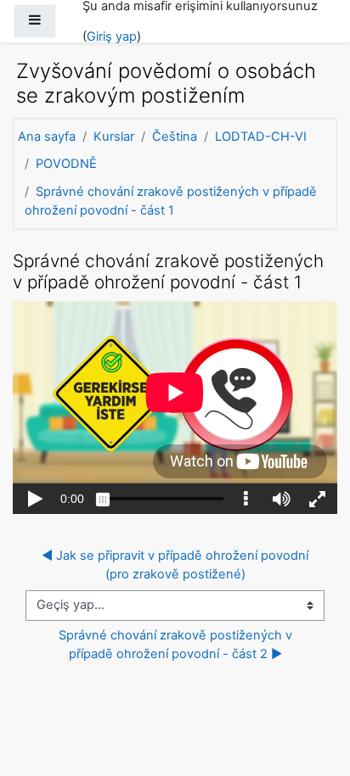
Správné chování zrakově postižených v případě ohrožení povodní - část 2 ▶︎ (177, 645)
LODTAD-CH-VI (261, 136)
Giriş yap (112, 36)
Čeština (174, 136)
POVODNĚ (66, 163)
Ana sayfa (47, 136)
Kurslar (113, 136)
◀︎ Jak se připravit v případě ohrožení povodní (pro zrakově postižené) (177, 565)
